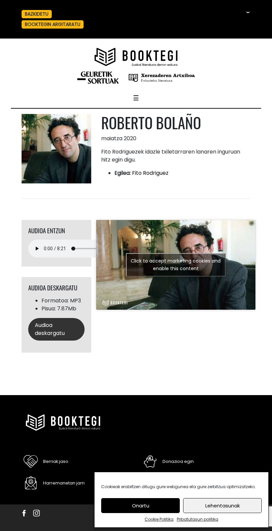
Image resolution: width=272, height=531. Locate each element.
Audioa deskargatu (50, 329)
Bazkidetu (36, 14)
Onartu (140, 505)
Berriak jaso (55, 461)
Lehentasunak (222, 505)
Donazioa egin (178, 461)
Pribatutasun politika (197, 519)
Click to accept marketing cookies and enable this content (176, 265)
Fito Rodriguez (150, 173)
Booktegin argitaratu (52, 24)
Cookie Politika (159, 519)
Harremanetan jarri (64, 483)
